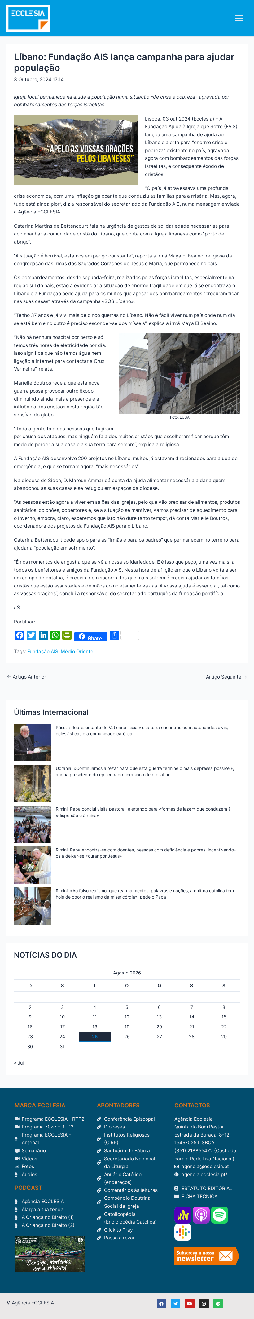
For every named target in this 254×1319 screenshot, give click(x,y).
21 (191, 1027)
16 (30, 1027)
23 (30, 1037)
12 (127, 1017)
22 (224, 1027)
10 (62, 1017)
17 (62, 1027)
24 (62, 1037)
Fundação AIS (42, 651)
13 (159, 1017)
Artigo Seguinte (226, 677)
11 (95, 1017)
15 (223, 1017)
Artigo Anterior (26, 677)
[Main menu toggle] (239, 18)
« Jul (19, 1063)
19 (127, 1027)
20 (159, 1027)
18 (94, 1027)
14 (191, 1017)
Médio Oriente (77, 651)
